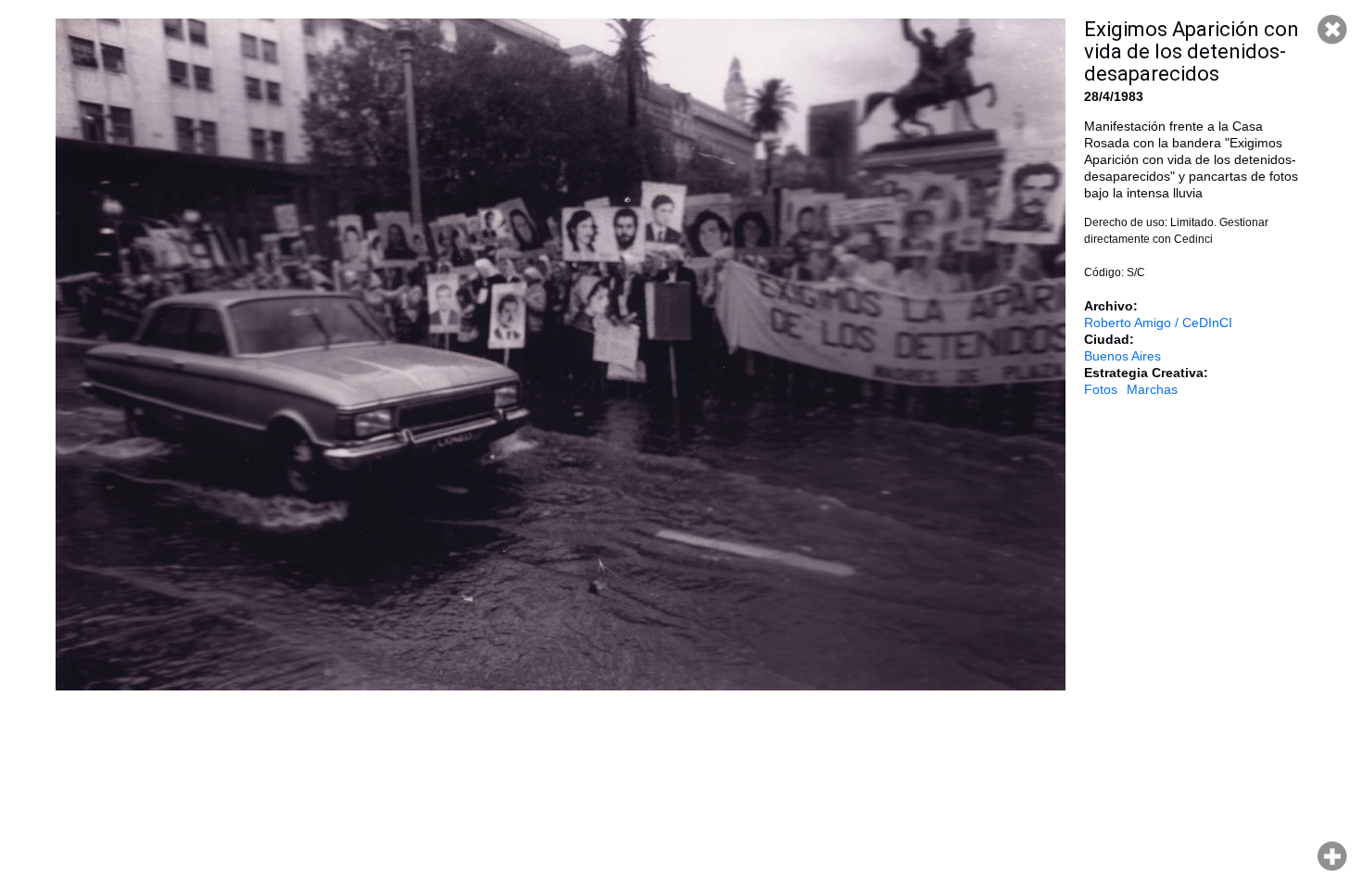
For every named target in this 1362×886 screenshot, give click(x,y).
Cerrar (1332, 29)
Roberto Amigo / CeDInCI (1158, 322)
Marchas (1152, 389)
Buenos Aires (1122, 355)
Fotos (1100, 389)
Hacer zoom (1332, 856)
